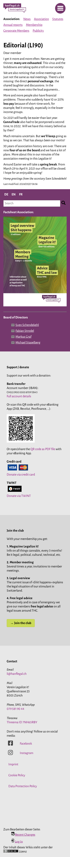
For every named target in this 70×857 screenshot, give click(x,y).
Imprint (13, 764)
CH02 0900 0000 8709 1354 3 (22, 392)
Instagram (26, 753)
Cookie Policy (16, 775)
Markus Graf (23, 336)
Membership (34, 25)
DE (6, 194)
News (27, 19)
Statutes (57, 19)
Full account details (19, 396)
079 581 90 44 (15, 709)
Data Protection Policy (22, 786)
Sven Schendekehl (27, 325)
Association (41, 19)
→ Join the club (20, 623)
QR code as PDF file (42, 449)
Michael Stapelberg (27, 342)
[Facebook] (10, 745)
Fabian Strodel (24, 331)
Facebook (26, 743)
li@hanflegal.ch (17, 674)
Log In (19, 841)
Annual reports (13, 25)
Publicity (38, 30)
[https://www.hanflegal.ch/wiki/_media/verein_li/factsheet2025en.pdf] (35, 306)
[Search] (63, 203)
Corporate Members (16, 30)
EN (14, 194)
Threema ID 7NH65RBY (22, 722)
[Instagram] (10, 754)
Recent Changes (25, 834)
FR (21, 194)
